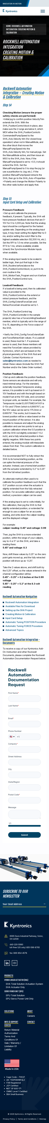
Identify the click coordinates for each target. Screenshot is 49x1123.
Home (8, 26)
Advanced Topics (14, 630)
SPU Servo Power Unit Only (19, 998)
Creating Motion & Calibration (20, 614)
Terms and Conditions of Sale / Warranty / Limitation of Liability (12, 1043)
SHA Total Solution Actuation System (24, 984)
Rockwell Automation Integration (22, 602)
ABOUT (30, 1011)
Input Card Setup (14, 618)
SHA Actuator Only (15, 987)
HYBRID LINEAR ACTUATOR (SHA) (16, 980)
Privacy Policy (9, 1119)
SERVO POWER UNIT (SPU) (13, 991)
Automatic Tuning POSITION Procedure (25, 622)
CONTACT (31, 1022)
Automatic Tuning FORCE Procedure (24, 626)
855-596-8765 (33, 947)
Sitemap (42, 1119)
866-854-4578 (20, 953)
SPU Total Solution (15, 995)
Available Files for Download (20, 606)
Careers (31, 1016)
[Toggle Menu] (43, 11)
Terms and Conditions (27, 1119)
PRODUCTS (8, 975)
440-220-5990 (16, 944)
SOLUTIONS (9, 1011)
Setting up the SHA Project (19, 610)
